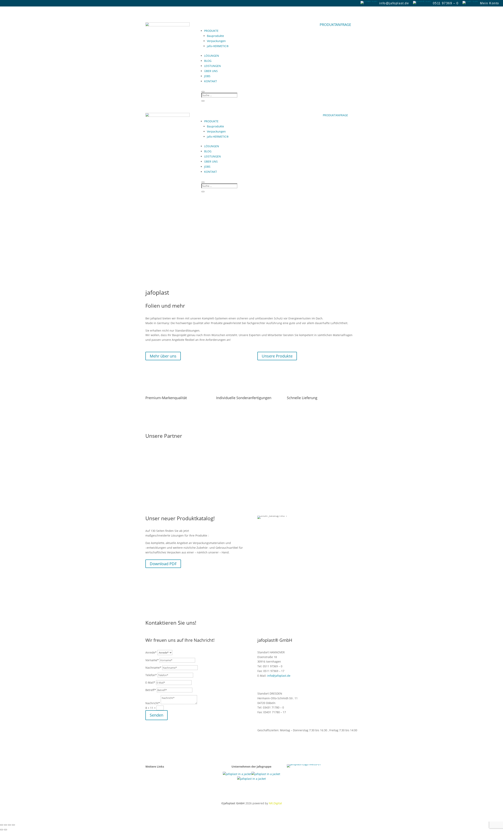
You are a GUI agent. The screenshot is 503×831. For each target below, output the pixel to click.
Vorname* (152, 660)
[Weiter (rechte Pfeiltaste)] (5, 829)
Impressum (152, 774)
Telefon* (151, 675)
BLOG (207, 61)
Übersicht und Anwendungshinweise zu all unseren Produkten (85, 255)
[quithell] (266, 774)
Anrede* (151, 652)
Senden (156, 715)
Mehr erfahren (17, 225)
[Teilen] (9, 825)
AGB (148, 788)
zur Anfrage (14, 268)
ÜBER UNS (211, 71)
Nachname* (153, 667)
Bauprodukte (215, 36)
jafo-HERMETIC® (218, 46)
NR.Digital (275, 803)
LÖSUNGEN (211, 56)
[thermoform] (251, 779)
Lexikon (150, 779)
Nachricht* (152, 703)
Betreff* (150, 690)
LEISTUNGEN (212, 66)
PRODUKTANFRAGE (335, 24)
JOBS (207, 76)
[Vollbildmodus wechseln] (5, 825)
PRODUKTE (211, 31)
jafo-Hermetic (19, 212)
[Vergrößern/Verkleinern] (1, 825)
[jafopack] (237, 774)
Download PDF (163, 563)
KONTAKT (210, 81)
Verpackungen (216, 41)
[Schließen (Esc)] (13, 825)
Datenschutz (153, 783)
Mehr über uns (163, 356)
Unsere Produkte (277, 356)
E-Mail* (150, 682)
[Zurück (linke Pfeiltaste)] (1, 829)
